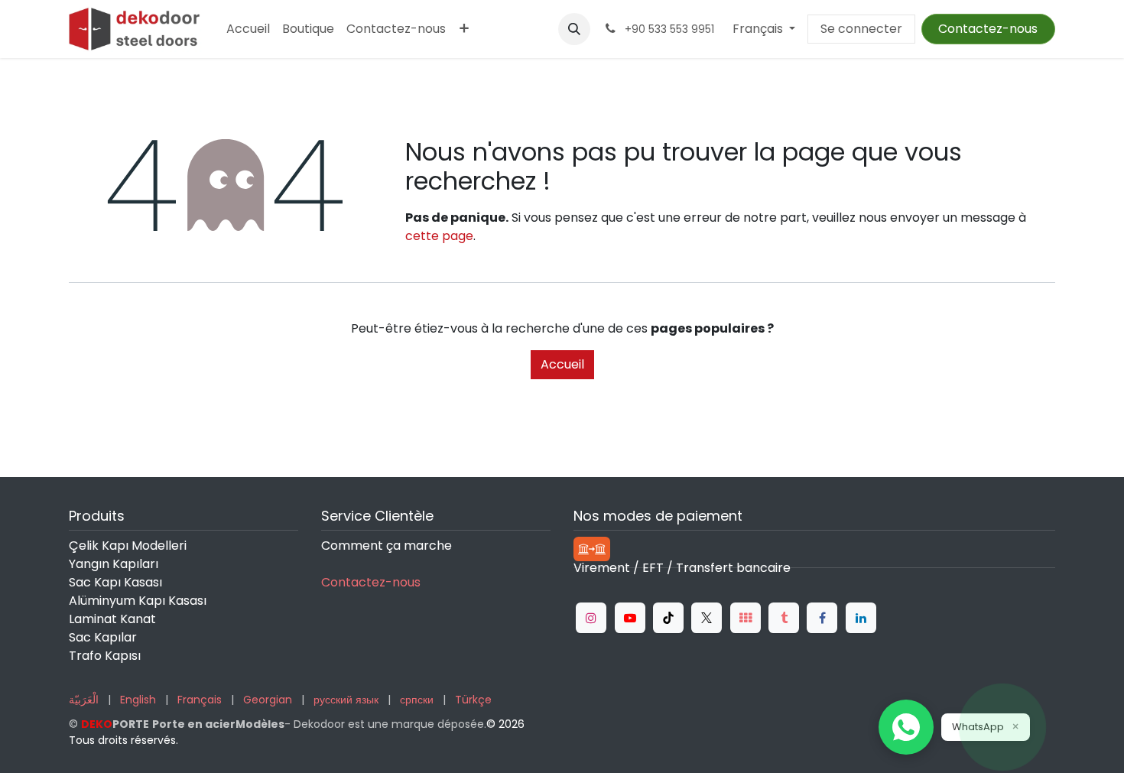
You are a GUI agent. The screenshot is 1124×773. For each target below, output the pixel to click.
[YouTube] (630, 617)
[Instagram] (591, 617)
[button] (574, 29)
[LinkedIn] (861, 617)
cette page (439, 236)
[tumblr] (783, 617)
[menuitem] (248, 29)
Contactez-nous (988, 28)
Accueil (562, 364)
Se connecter (861, 28)
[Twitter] (706, 617)
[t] (745, 617)
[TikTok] (668, 617)
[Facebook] (822, 617)
